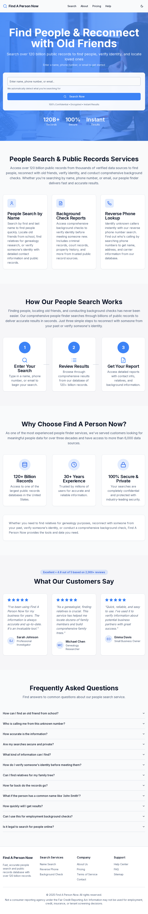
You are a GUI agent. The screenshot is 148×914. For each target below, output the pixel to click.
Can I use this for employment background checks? (38, 816)
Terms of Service (87, 874)
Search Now (77, 96)
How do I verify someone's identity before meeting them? (42, 765)
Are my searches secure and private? (28, 744)
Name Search (48, 864)
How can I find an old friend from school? (30, 713)
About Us (82, 864)
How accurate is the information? (25, 734)
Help (108, 6)
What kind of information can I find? (27, 754)
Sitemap (118, 874)
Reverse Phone (49, 869)
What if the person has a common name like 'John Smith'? (42, 796)
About (84, 6)
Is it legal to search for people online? (28, 826)
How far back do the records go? (25, 785)
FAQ (116, 869)
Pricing (96, 6)
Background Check (51, 874)
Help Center (121, 864)
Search (72, 6)
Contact (81, 879)
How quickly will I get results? (23, 806)
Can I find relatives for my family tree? (29, 775)
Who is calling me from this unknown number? (34, 723)
